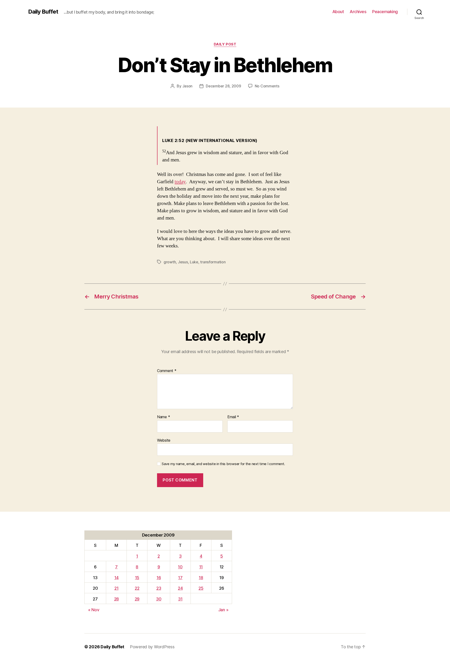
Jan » (223, 609)
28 (116, 599)
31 (180, 599)
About (338, 11)
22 (137, 588)
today (180, 182)
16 (159, 577)
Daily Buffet (43, 12)
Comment (166, 371)
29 (137, 599)
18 (201, 577)
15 (137, 577)
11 (201, 566)
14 (116, 577)
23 (158, 588)
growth (170, 262)
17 (180, 577)
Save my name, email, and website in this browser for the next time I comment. (223, 464)
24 (180, 588)
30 (158, 599)
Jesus (183, 262)
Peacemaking (385, 11)
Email (233, 417)
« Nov (93, 609)
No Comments (267, 86)
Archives (358, 11)
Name (163, 417)
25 (201, 588)
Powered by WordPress (152, 646)
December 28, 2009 (223, 86)
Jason (187, 86)
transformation (212, 262)
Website (163, 440)
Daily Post (225, 44)
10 (180, 566)
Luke (194, 262)
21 (116, 588)
